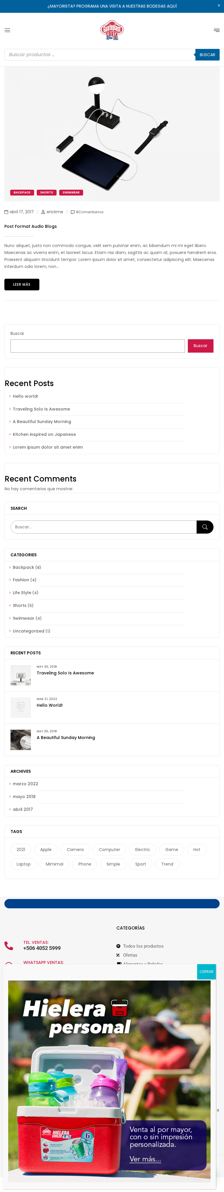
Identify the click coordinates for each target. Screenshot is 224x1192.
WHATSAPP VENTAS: (43, 962)
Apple (46, 849)
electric (142, 849)
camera (75, 849)
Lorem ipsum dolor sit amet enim (48, 447)
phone (84, 864)
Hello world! (25, 396)
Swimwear (23, 618)
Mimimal (54, 864)
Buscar (17, 333)
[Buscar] (205, 527)
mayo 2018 (24, 797)
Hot (196, 849)
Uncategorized (28, 631)
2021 (21, 849)
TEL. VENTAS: (35, 942)
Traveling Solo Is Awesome (41, 409)
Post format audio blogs (30, 226)
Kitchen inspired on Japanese (44, 434)
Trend (167, 864)
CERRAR (207, 971)
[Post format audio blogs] (112, 70)
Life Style (22, 593)
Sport (140, 864)
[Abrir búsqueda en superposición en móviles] (112, 55)
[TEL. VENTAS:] (8, 945)
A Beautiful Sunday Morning (42, 421)
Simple (113, 864)
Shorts (20, 605)
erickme (55, 212)
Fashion (21, 580)
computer (109, 849)
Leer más (22, 284)
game (171, 849)
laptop (24, 864)
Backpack (23, 567)
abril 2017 (23, 809)
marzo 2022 (25, 784)
